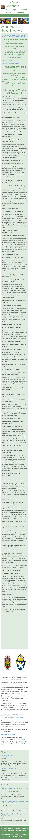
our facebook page (13, 726)
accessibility (22, 739)
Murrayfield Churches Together (16, 717)
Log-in (20, 836)
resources (21, 741)
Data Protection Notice (7, 834)
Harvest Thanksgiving (8, 768)
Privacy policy (13, 836)
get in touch (20, 724)
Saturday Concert (7, 756)
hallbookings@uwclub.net (8, 734)
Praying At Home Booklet (8, 60)
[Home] (3, 7)
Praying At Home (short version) (10, 63)
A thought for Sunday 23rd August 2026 (14, 788)
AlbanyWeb (24, 834)
